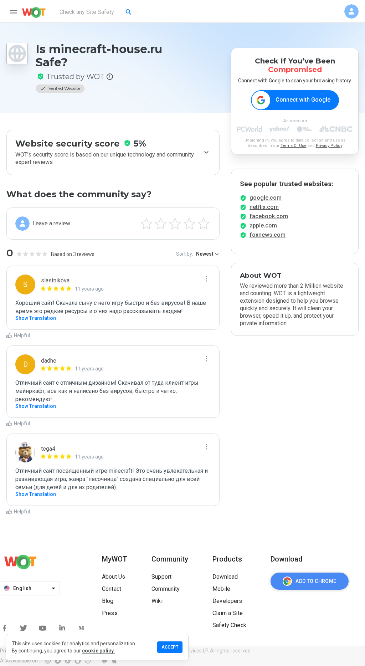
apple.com (263, 225)
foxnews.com (268, 234)
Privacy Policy (329, 145)
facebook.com (269, 216)
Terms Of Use (294, 145)
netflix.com (264, 207)
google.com (266, 197)
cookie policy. (98, 651)
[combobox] (96, 12)
